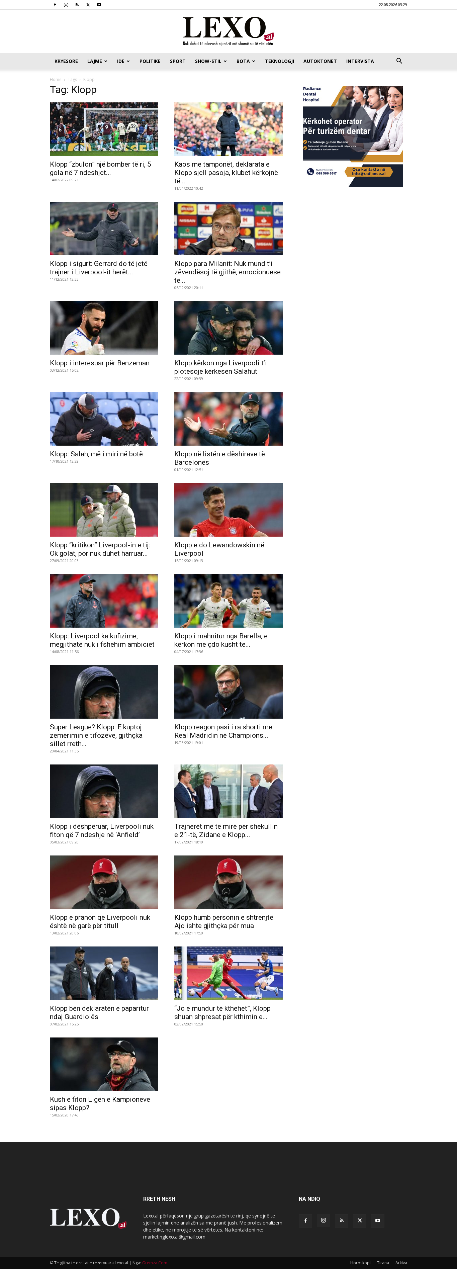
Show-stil (208, 61)
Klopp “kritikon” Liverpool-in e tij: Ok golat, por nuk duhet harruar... (100, 549)
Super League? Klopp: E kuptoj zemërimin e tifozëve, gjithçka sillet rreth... (96, 735)
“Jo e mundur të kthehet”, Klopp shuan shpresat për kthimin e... (222, 1012)
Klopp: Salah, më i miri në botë (96, 454)
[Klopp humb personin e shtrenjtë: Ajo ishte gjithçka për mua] (228, 882)
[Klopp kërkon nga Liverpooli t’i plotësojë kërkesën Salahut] (228, 328)
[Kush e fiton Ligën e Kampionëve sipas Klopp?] (104, 1064)
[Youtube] (99, 4)
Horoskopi (360, 1263)
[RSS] (77, 4)
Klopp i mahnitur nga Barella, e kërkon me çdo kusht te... (221, 640)
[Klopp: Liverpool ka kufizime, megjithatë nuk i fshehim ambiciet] (104, 601)
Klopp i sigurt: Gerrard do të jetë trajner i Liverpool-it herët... (99, 268)
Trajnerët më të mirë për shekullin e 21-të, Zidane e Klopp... (226, 830)
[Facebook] (55, 4)
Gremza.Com (154, 1263)
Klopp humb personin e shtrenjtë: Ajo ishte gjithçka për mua (224, 921)
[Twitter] (88, 4)
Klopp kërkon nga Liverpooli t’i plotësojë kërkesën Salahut (220, 367)
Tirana (383, 1263)
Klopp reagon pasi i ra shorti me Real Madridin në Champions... (223, 731)
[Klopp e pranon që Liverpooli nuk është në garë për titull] (104, 882)
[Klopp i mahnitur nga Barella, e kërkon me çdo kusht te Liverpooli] (228, 601)
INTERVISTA (360, 61)
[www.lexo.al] (228, 32)
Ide (120, 61)
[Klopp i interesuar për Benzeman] (104, 328)
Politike (150, 61)
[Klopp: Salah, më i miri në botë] (104, 419)
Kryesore (66, 61)
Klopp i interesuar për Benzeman (100, 363)
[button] (399, 62)
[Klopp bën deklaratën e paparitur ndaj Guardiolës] (104, 973)
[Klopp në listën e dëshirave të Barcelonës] (228, 419)
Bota (243, 61)
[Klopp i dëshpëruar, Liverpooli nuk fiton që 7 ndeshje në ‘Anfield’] (104, 791)
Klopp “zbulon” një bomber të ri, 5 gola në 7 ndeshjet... (100, 168)
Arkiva (401, 1263)
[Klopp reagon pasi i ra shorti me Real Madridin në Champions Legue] (228, 692)
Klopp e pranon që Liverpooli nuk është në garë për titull (100, 921)
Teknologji (279, 61)
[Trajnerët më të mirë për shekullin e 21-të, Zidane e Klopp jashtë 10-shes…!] (228, 791)
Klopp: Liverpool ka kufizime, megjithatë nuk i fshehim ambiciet (102, 640)
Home (56, 79)
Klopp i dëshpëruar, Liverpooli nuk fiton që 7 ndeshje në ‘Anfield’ (102, 830)
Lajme (94, 61)
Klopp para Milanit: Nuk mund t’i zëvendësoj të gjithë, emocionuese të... (227, 272)
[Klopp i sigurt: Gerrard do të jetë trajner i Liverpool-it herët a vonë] (104, 228)
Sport (178, 61)
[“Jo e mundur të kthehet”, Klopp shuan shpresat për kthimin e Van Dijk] (228, 973)
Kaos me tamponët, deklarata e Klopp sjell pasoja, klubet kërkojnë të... (226, 172)
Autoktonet (320, 61)
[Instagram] (66, 4)
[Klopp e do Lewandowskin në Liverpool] (228, 510)
